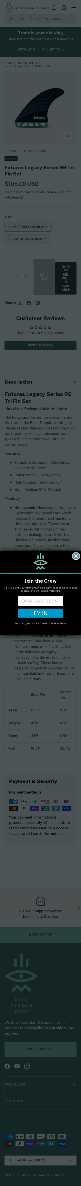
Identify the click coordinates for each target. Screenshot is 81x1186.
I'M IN (40, 613)
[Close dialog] (76, 556)
